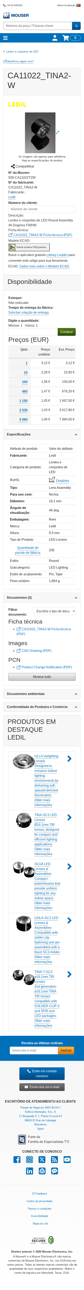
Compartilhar (24, 166)
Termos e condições (40, 1208)
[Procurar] (76, 26)
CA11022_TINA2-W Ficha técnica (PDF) (42, 235)
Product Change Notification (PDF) (46, 667)
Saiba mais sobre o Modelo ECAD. (44, 266)
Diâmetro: (17, 501)
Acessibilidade (39, 1216)
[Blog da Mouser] (54, 1172)
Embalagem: (19, 519)
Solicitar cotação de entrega (28, 312)
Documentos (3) (19, 597)
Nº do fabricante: (21, 182)
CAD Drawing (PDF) (36, 650)
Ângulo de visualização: (20, 510)
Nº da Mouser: (19, 172)
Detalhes (62, 481)
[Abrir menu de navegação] (5, 38)
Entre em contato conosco (44, 1073)
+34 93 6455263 (14, 5)
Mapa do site (40, 1223)
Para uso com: (21, 494)
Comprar (66, 332)
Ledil (11, 197)
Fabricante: (19, 455)
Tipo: (14, 487)
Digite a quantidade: (23, 320)
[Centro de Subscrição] (42, 1172)
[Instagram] (29, 1161)
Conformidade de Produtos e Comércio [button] (37, 707)
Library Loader (56, 255)
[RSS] (54, 1161)
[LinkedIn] (29, 1172)
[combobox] (37, 26)
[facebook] (16, 1161)
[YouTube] (67, 1161)
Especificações (19, 434)
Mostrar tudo (42, 676)
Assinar (66, 1050)
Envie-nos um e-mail (44, 1087)
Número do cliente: (23, 203)
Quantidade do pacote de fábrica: (28, 550)
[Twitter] (42, 1161)
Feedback (41, 1193)
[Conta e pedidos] (55, 38)
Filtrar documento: (17, 612)
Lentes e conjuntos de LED (22, 51)
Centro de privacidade (39, 1201)
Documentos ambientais (26, 694)
